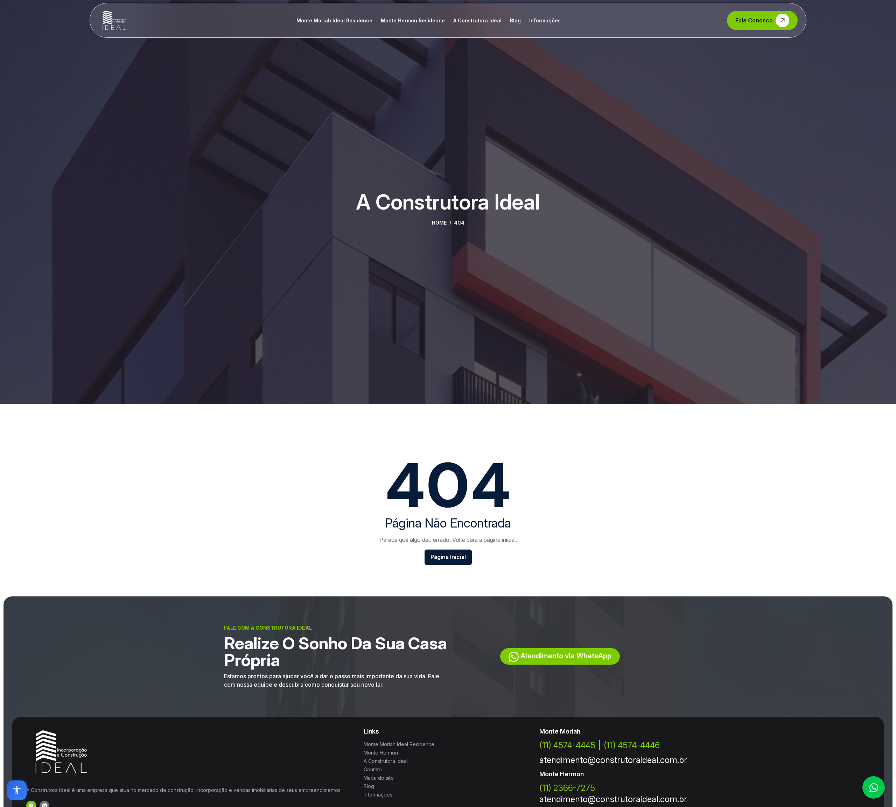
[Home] (114, 20)
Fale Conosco (754, 20)
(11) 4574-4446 (632, 745)
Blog (515, 20)
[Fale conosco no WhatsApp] (873, 787)
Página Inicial (448, 556)
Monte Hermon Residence (413, 20)
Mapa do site (379, 778)
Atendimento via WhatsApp (565, 656)
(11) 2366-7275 (567, 788)
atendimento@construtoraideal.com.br (613, 760)
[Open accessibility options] (17, 790)
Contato (373, 769)
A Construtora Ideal (477, 20)
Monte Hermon (381, 753)
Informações (545, 20)
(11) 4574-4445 (567, 745)
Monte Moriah (559, 731)
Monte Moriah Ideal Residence (334, 20)
